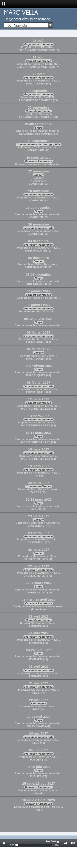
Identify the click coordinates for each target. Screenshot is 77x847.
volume (65, 843)
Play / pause (4, 843)
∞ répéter (73, 843)
